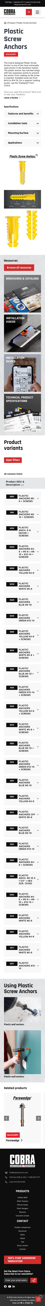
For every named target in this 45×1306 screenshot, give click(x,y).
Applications (15, 143)
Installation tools (17, 123)
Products (22, 1191)
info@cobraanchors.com (22, 5)
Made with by (18, 1303)
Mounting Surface (18, 133)
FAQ (22, 1242)
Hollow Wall (22, 1197)
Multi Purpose (22, 1201)
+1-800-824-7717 (18, 2)
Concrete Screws (22, 1215)
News (22, 1234)
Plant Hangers (22, 1208)
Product (11, 23)
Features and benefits (20, 114)
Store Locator (22, 1245)
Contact (22, 1221)
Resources (22, 1231)
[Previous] (6, 1118)
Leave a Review (11, 97)
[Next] (38, 1118)
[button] (36, 155)
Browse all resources (19, 268)
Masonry (22, 1212)
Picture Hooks (22, 1205)
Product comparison (22, 1227)
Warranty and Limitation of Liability (22, 1300)
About (22, 1238)
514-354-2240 (35, 2)
